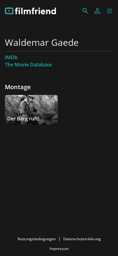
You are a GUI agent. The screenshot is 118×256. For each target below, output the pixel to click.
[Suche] (85, 11)
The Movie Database (28, 64)
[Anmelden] (97, 11)
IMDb (11, 57)
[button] (109, 11)
